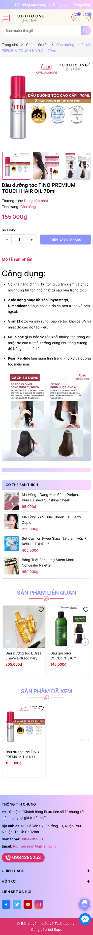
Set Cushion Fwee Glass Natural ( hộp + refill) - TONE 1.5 (54, 541)
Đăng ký (60, 4)
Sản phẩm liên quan (46, 592)
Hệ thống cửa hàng (30, 4)
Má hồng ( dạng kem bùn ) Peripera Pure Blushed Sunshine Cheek (51, 497)
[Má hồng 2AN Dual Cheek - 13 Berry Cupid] (11, 521)
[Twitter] (17, 904)
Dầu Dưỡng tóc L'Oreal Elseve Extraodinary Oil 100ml (24, 656)
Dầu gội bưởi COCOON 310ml (63, 655)
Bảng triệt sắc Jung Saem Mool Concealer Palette (48, 562)
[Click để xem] (46, 105)
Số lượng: (9, 230)
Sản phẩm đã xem (46, 691)
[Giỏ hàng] (87, 17)
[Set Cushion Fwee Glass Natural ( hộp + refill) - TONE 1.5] (11, 543)
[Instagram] (38, 904)
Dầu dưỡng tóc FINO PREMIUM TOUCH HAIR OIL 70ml (22, 754)
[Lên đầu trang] (85, 891)
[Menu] (6, 18)
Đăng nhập (82, 4)
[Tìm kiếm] (86, 30)
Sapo (58, 929)
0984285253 (32, 839)
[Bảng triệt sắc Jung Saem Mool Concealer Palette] (11, 566)
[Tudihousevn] (29, 17)
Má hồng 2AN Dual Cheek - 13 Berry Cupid (51, 520)
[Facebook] (6, 904)
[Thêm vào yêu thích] (87, 64)
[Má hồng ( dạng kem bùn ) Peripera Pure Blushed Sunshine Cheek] (11, 501)
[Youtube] (28, 904)
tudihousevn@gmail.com (34, 846)
